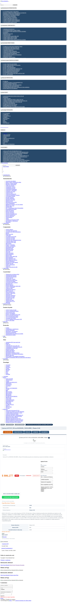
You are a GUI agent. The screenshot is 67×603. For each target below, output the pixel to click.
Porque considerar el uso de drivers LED (15, 161)
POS (4, 120)
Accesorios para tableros (11, 11)
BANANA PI (6, 140)
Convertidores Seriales (10, 196)
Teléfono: (43, 469)
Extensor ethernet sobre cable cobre (13, 286)
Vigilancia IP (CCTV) (10, 301)
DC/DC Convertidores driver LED (12, 68)
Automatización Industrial (11, 48)
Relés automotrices (10, 254)
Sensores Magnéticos (10, 261)
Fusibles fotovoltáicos (10, 104)
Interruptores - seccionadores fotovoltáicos (14, 354)
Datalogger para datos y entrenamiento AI (16, 155)
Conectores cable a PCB (11, 241)
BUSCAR (15, 4)
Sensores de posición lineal (11, 213)
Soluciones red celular (10, 296)
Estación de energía (9, 103)
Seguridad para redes (10, 297)
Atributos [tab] (35, 432)
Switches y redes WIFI (10, 293)
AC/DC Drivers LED (8, 66)
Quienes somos (13, 575)
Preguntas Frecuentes (20, 565)
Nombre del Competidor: (46, 482)
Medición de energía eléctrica (12, 158)
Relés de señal (9, 255)
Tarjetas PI (8, 265)
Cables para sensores (9, 16)
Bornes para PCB (8, 33)
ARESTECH (6, 139)
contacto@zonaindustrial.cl (6, 548)
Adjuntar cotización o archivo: (47, 487)
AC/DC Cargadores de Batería (11, 65)
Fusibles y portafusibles (10, 245)
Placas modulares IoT (10, 292)
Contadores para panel (10, 22)
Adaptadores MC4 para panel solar (13, 96)
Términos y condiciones (5, 560)
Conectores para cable (10, 38)
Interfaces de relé (9, 201)
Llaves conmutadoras (10, 203)
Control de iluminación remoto (12, 154)
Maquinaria (8, 222)
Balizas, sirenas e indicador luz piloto (14, 12)
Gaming (5, 117)
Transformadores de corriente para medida (16, 87)
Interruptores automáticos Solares (14, 106)
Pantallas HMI (9, 206)
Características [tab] (18, 432)
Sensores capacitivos (10, 212)
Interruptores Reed (9, 249)
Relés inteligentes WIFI (10, 258)
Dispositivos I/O (7, 56)
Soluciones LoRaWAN (10, 295)
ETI (4, 143)
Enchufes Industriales (10, 83)
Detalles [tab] (28, 432)
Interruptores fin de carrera (11, 202)
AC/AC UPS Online (8, 74)
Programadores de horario (11, 209)
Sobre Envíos (12, 565)
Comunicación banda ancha (11, 52)
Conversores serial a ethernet (12, 54)
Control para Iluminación (11, 194)
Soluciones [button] (5, 409)
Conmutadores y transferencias (13, 82)
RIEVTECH (8, 402)
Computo (5, 114)
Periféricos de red (9, 290)
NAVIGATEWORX (10, 399)
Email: (42, 471)
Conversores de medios (10, 53)
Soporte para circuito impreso (12, 262)
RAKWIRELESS (9, 401)
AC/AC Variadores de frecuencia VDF (14, 73)
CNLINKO (5, 141)
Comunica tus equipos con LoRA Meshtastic (15, 152)
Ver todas (5, 133)
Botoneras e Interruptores (11, 15)
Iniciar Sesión (6, 166)
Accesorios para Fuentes (10, 72)
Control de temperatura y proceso (12, 195)
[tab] (7, 432)
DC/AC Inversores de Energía (11, 69)
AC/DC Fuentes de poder (10, 64)
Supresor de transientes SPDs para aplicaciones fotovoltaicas (18, 357)
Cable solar (6, 98)
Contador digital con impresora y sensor (15, 153)
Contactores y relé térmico (11, 21)
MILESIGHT (8, 395)
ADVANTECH (6, 136)
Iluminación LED (9, 248)
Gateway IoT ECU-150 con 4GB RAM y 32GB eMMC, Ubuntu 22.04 (39, 424)
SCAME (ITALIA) (10, 404)
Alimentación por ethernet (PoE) (12, 46)
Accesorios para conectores (11, 30)
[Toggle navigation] (8, 1)
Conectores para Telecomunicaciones (14, 39)
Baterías (5, 32)
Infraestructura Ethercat (10, 289)
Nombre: (42, 466)
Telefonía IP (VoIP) (10, 300)
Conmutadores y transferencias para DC (15, 100)
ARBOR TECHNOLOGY (9, 138)
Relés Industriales (9, 257)
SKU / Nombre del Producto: (47, 476)
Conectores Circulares (10, 37)
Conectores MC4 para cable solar (13, 99)
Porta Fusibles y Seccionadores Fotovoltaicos (15, 356)
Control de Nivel (9, 192)
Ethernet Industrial (9, 57)
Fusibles (5, 81)
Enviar (42, 489)
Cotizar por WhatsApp (11, 497)
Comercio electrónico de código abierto (23, 600)
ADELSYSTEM (6, 134)
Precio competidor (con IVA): (47, 484)
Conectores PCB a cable (11, 242)
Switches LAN (9, 299)
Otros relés (8, 251)
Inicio (2, 424)
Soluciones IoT (9, 294)
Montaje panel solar (10, 355)
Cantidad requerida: (45, 479)
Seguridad (6, 123)
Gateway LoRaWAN (10, 287)
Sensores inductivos (10, 216)
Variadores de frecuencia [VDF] (12, 219)
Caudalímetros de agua (10, 18)
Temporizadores (9, 217)
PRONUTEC (8, 397)
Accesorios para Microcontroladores (14, 31)
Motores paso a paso (10, 205)
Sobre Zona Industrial (5, 565)
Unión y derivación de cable (11, 267)
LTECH (7, 389)
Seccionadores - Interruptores (12, 220)
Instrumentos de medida (10, 88)
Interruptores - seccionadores (12, 84)
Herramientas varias (10, 247)
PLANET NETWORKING (11, 396)
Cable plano (7, 35)
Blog (17, 575)
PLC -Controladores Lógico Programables (14, 208)
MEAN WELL (9, 391)
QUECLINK (8, 398)
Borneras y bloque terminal (11, 14)
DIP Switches (8, 243)
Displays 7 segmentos (10, 244)
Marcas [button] (4, 377)
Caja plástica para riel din (11, 36)
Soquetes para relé (9, 263)
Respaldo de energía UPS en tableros (13, 422)
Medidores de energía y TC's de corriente (14, 204)
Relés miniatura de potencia (11, 260)
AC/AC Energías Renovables (11, 71)
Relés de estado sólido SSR (11, 256)
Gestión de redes (9, 288)
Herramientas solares (9, 105)
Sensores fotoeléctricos (10, 215)
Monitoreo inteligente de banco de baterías (16, 160)
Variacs (7, 218)
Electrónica (7, 115)
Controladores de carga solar (12, 102)
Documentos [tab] (44, 432)
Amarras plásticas (8, 29)
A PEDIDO (5, 376)
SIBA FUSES (9, 406)
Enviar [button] (2, 598)
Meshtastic (8, 302)
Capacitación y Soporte (10, 17)
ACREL (5, 137)
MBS (7, 390)
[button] (6, 174)
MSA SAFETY (9, 392)
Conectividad (10, 424)
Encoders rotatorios (10, 197)
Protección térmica (9, 253)
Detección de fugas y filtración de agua (15, 156)
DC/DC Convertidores (9, 67)
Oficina (5, 119)
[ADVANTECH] (7, 451)
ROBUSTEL (8, 403)
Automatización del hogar (11, 47)
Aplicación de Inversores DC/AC (12, 151)
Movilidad (6, 118)
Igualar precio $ (36, 475)
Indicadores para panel (10, 199)
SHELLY (8, 405)
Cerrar (42, 491)
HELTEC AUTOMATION (9, 144)
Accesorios (6, 113)
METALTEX (8, 394)
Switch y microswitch (10, 264)
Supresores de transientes (11, 86)
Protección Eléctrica (10, 210)
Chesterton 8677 (5, 543)
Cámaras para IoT (8, 50)
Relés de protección (10, 211)
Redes (5, 121)
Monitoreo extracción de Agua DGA (13, 159)
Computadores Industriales (11, 19)
